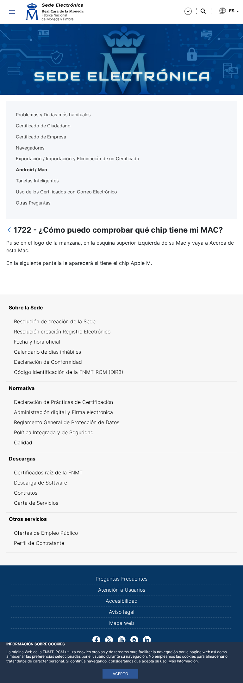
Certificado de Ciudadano (43, 126)
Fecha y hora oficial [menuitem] (37, 341)
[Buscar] (203, 11)
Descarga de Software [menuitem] (40, 482)
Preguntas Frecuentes (121, 579)
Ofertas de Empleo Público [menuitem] (46, 533)
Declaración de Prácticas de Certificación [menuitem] (63, 402)
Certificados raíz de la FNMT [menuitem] (48, 472)
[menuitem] (121, 307)
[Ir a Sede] (54, 12)
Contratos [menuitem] (25, 493)
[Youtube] (122, 639)
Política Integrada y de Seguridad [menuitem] (54, 432)
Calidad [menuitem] (23, 442)
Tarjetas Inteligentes (37, 181)
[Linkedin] (147, 639)
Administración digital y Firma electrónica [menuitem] (63, 412)
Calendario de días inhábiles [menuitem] (47, 352)
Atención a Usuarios (121, 590)
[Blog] (134, 639)
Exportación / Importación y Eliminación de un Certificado (77, 159)
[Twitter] (109, 639)
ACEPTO (120, 673)
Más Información (183, 661)
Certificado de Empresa (41, 137)
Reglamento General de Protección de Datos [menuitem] (66, 422)
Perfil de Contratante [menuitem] (39, 543)
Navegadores (30, 148)
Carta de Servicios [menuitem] (36, 503)
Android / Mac (31, 170)
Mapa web (121, 623)
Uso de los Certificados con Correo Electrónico (66, 192)
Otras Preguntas (33, 203)
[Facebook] (96, 639)
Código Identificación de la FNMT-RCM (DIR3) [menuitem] (68, 372)
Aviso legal (121, 612)
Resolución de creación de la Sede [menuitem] (55, 321)
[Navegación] (12, 12)
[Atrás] (9, 230)
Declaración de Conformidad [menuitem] (48, 362)
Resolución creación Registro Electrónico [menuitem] (62, 331)
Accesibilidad (122, 601)
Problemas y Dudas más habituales (53, 115)
